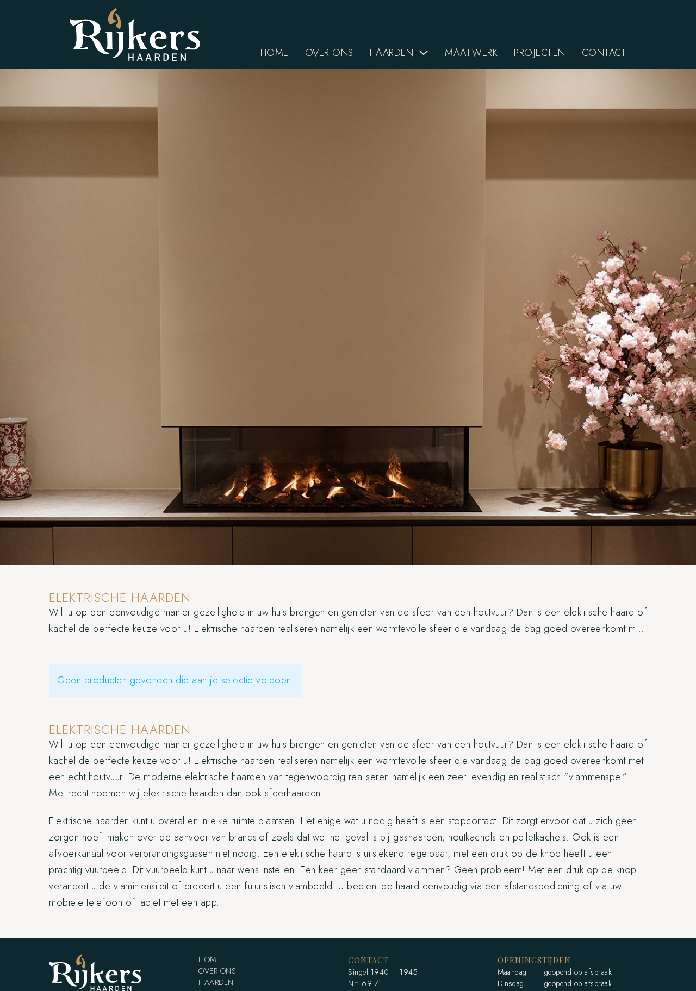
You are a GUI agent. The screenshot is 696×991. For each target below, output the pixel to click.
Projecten (540, 53)
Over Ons (329, 53)
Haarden (392, 53)
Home (274, 53)
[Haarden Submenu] (423, 53)
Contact (604, 53)
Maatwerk (471, 53)
